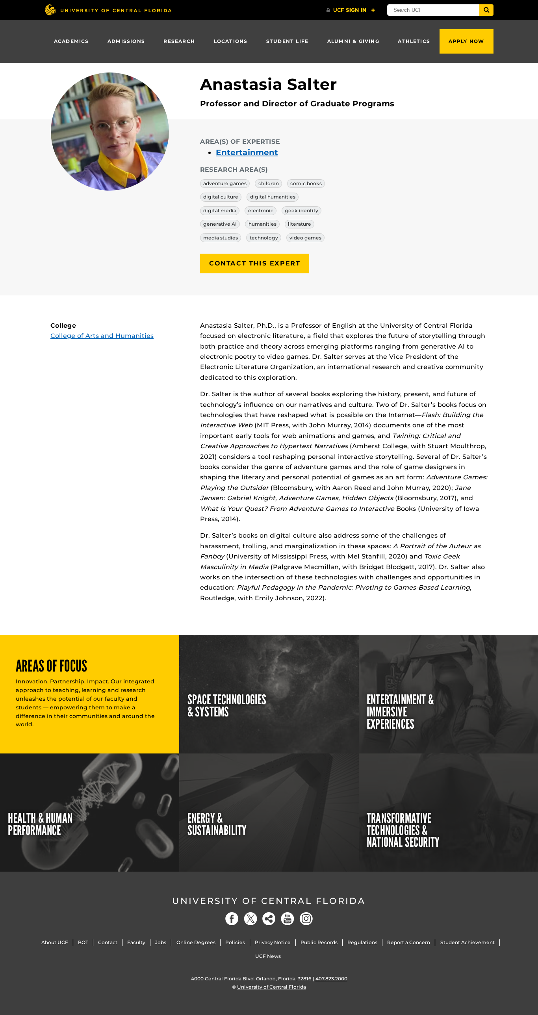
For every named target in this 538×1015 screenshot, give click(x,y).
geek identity (301, 210)
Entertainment (247, 152)
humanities (262, 224)
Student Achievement (467, 942)
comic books (306, 183)
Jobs (160, 942)
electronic (260, 210)
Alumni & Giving (353, 41)
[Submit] (486, 10)
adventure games (225, 183)
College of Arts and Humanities (102, 336)
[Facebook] (232, 918)
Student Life (287, 41)
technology (264, 238)
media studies (220, 238)
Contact (107, 942)
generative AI (220, 224)
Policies (235, 942)
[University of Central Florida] (108, 10)
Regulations (362, 942)
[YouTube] (287, 918)
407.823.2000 (331, 979)
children (268, 183)
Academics (71, 41)
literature (299, 224)
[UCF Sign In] (350, 10)
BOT (83, 942)
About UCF (54, 942)
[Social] (269, 918)
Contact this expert (254, 263)
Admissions (126, 41)
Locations (231, 41)
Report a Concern (408, 942)
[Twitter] (250, 918)
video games (305, 238)
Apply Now (466, 41)
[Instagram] (306, 918)
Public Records (319, 942)
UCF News (268, 956)
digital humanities (272, 197)
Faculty (136, 942)
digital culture (220, 197)
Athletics (414, 41)
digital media (219, 210)
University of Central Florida (269, 901)
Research (179, 41)
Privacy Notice (273, 942)
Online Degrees (195, 942)
